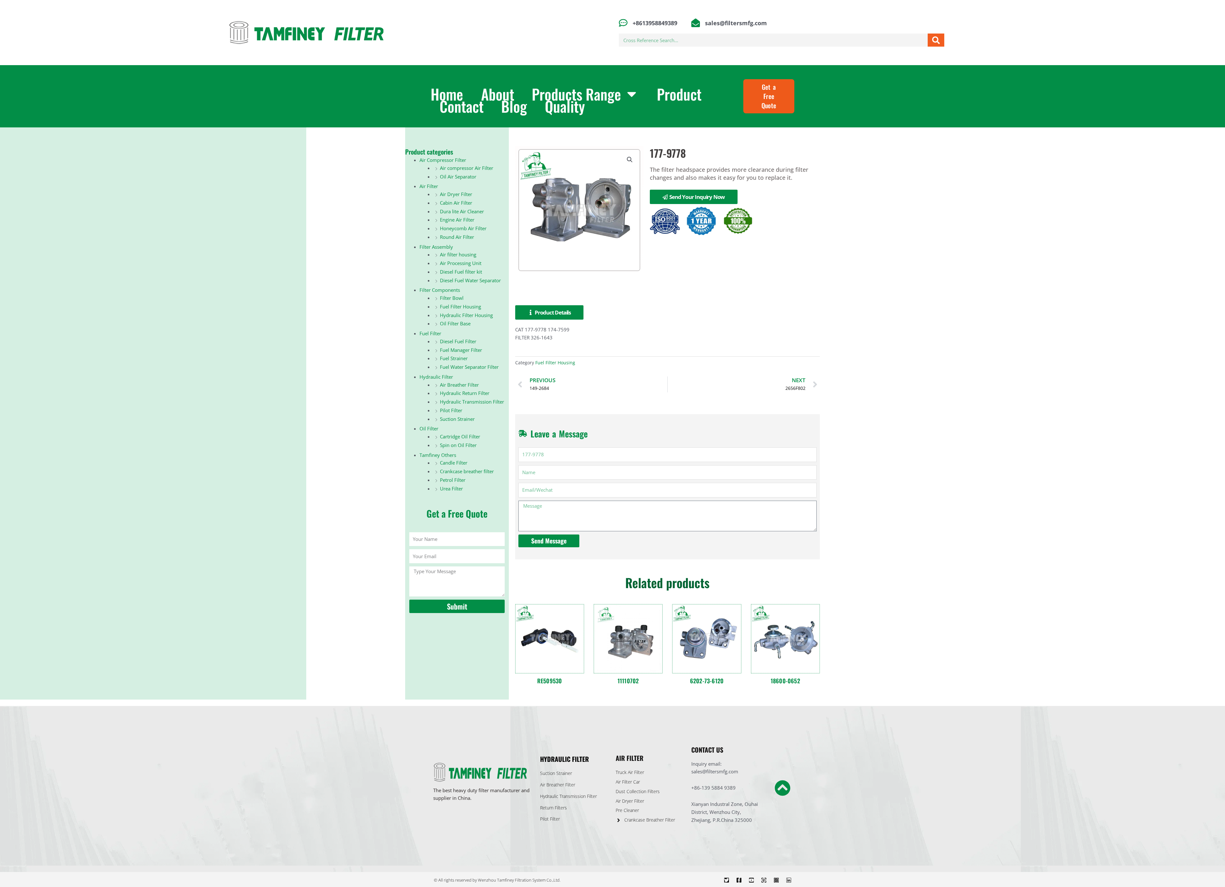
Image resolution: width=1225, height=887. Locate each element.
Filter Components (439, 290)
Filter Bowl (452, 298)
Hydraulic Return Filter (464, 393)
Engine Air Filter (457, 219)
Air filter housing (458, 254)
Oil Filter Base (455, 323)
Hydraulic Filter (436, 377)
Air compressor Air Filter (466, 168)
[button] (629, 159)
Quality (565, 106)
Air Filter (428, 186)
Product (679, 93)
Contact (462, 106)
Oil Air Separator (458, 176)
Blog (514, 106)
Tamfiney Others (437, 455)
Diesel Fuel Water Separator (470, 280)
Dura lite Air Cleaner (462, 211)
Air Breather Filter (459, 385)
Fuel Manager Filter (461, 350)
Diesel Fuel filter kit (461, 272)
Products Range (576, 93)
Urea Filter (451, 488)
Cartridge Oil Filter (460, 436)
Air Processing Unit (460, 263)
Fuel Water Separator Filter (469, 367)
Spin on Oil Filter (458, 445)
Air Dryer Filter (456, 194)
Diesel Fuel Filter (458, 341)
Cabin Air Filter (456, 203)
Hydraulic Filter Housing (466, 315)
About (497, 93)
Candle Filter (453, 462)
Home (447, 93)
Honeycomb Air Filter (463, 228)
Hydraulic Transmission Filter (472, 401)
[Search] (936, 40)
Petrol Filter (452, 480)
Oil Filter (428, 428)
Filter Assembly (436, 247)
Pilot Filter (451, 410)
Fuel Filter (430, 333)
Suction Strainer (457, 419)
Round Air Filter (457, 237)
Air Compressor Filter (442, 160)
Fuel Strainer (454, 358)
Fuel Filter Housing (460, 306)
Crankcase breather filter (467, 471)
